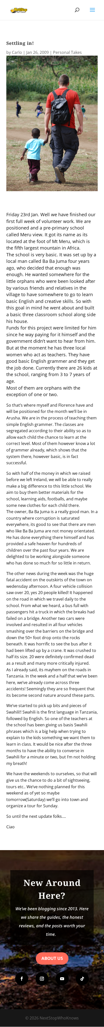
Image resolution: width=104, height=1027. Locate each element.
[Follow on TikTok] (82, 978)
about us (52, 958)
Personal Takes (67, 52)
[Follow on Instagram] (41, 978)
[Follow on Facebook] (21, 978)
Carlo (17, 52)
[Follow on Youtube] (62, 978)
